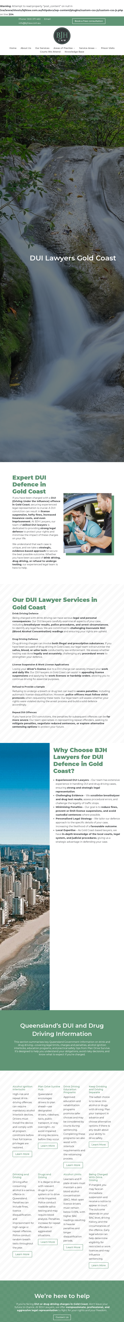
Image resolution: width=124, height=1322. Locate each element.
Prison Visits (108, 48)
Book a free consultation (89, 21)
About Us (26, 48)
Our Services (42, 48)
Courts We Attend (50, 52)
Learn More (22, 1154)
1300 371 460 (34, 19)
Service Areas (86, 48)
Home (12, 48)
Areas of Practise (63, 48)
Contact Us (62, 1317)
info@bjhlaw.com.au (30, 23)
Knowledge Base (74, 52)
